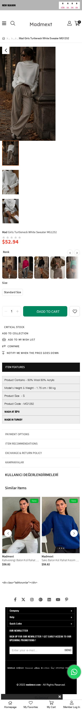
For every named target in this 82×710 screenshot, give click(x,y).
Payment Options (17, 434)
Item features (15, 367)
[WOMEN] (11, 38)
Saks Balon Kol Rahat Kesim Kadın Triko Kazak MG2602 (61, 560)
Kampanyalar (14, 462)
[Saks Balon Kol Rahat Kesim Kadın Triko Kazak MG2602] (61, 525)
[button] (19, 548)
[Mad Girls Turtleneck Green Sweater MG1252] (73, 267)
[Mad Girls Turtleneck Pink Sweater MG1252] (25, 267)
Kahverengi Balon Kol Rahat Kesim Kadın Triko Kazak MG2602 (21, 560)
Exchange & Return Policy (23, 453)
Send (68, 650)
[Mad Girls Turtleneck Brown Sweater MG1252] (57, 267)
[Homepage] (7, 38)
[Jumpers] (15, 38)
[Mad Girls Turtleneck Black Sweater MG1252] (41, 267)
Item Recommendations (21, 444)
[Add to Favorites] (74, 311)
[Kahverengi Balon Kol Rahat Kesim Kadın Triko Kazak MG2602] (21, 525)
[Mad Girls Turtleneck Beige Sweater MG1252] (9, 267)
